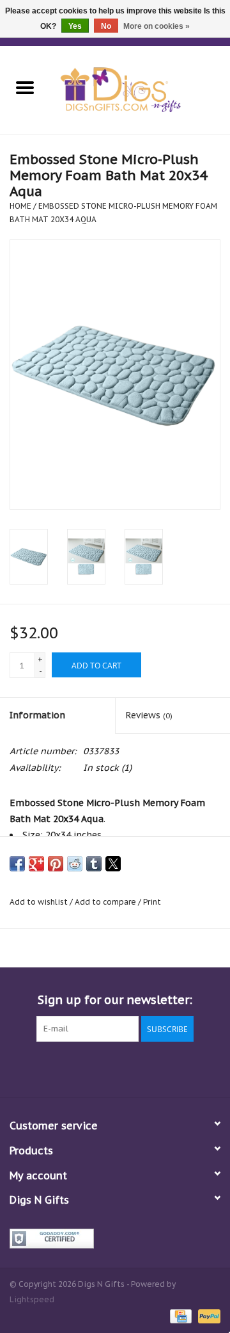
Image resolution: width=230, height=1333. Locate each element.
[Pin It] (55, 863)
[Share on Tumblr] (94, 863)
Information (37, 715)
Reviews (148, 715)
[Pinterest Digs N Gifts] (115, 1068)
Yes (75, 26)
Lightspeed (32, 1299)
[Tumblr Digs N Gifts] (161, 1068)
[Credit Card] (179, 1315)
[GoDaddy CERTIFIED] (115, 1238)
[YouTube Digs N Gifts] (138, 1068)
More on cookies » (156, 26)
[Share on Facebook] (17, 863)
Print (152, 902)
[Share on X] (113, 863)
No (106, 26)
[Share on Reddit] (74, 863)
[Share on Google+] (36, 863)
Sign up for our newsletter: (115, 999)
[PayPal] (207, 1315)
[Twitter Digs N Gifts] (69, 1068)
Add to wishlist (40, 902)
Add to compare (106, 902)
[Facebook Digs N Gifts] (46, 1068)
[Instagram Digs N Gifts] (184, 1068)
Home (20, 206)
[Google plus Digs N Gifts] (92, 1068)
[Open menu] (25, 87)
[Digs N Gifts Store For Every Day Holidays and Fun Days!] (139, 89)
